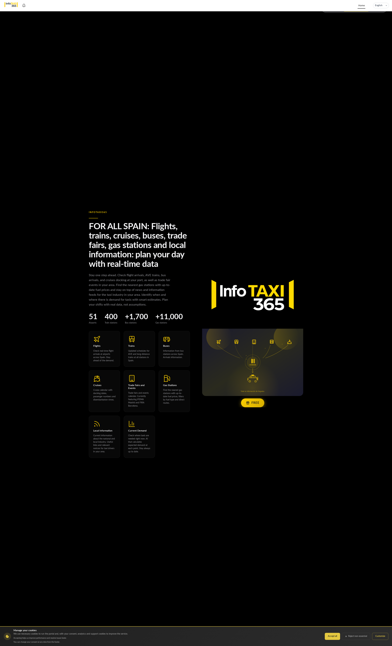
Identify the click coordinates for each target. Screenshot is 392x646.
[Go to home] (11, 5)
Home (361, 5)
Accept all (332, 636)
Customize (380, 636)
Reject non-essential (357, 636)
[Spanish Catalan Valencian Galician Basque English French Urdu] (381, 5)
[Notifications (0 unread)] (24, 5)
